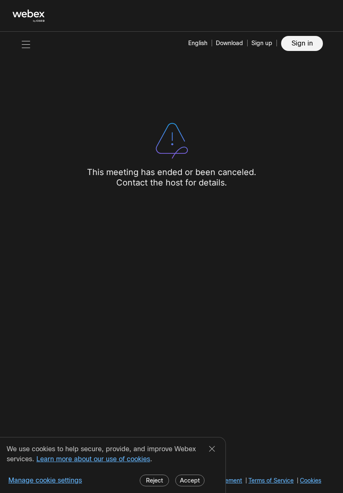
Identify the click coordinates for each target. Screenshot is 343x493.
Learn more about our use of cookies (93, 459)
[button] (26, 44)
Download (229, 43)
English (197, 43)
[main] (171, 262)
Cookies (310, 480)
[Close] (212, 449)
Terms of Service (271, 480)
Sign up (261, 43)
